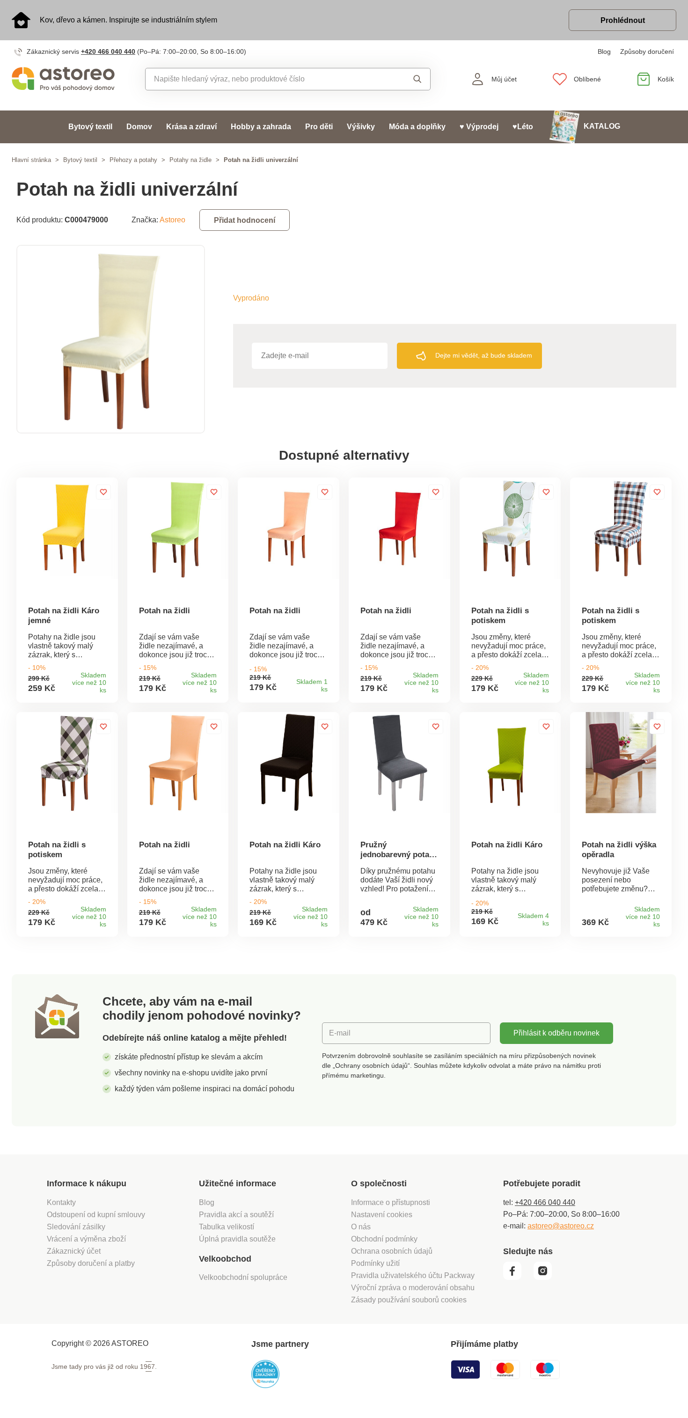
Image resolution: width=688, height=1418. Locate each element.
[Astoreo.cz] (63, 79)
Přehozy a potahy (133, 159)
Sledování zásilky (76, 1227)
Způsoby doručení (647, 51)
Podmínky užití (375, 1263)
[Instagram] (546, 1277)
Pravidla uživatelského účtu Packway (413, 1275)
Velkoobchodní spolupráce (243, 1277)
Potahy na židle (190, 159)
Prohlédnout (622, 20)
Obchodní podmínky (384, 1239)
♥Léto (522, 127)
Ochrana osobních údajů (391, 1251)
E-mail (340, 1033)
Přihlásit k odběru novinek (556, 1033)
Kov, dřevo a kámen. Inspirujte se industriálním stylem (128, 20)
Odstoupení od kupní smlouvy (96, 1215)
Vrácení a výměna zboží (86, 1239)
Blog (604, 51)
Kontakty (61, 1202)
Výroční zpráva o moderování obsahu (413, 1288)
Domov (139, 127)
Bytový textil (90, 127)
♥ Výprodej (479, 127)
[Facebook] (517, 1277)
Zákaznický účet (74, 1251)
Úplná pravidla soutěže (237, 1239)
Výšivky (361, 127)
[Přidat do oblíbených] (103, 492)
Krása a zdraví (191, 127)
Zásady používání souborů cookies (409, 1300)
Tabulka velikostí (226, 1227)
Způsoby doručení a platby (91, 1263)
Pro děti (319, 127)
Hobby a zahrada (261, 127)
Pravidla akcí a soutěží (236, 1215)
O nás (361, 1227)
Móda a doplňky (417, 127)
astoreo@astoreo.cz (560, 1226)
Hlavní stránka (31, 159)
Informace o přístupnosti (390, 1202)
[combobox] (267, 79)
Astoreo (172, 220)
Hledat (409, 79)
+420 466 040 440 (108, 51)
